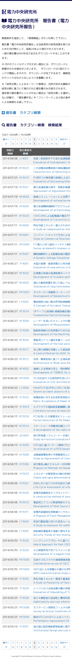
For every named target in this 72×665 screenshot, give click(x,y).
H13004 (24, 321)
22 (39, 141)
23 (43, 141)
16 (13, 141)
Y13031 (24, 626)
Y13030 (24, 578)
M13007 (24, 292)
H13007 (24, 254)
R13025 (24, 168)
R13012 (24, 359)
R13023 (24, 273)
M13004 (24, 569)
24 (47, 141)
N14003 (24, 282)
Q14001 (24, 435)
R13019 (24, 177)
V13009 (24, 330)
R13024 (24, 215)
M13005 (24, 378)
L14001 (24, 158)
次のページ (64, 141)
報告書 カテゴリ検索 (23, 112)
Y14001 (24, 263)
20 (30, 141)
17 (17, 141)
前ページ (6, 141)
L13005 (24, 301)
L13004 (24, 521)
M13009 (24, 244)
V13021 (24, 483)
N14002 (24, 368)
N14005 (24, 225)
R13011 (24, 512)
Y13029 (24, 588)
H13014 (24, 311)
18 (21, 141)
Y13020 (24, 540)
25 (52, 141)
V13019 (24, 406)
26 (56, 141)
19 (26, 141)
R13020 (24, 492)
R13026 (24, 340)
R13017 (24, 349)
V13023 (24, 473)
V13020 (24, 550)
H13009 (24, 445)
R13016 (24, 502)
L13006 (24, 387)
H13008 (24, 454)
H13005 (24, 206)
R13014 (24, 426)
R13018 (24, 416)
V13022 (24, 397)
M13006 (24, 559)
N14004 (24, 196)
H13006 (24, 464)
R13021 (24, 187)
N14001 (24, 235)
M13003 (24, 617)
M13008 (24, 607)
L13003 (24, 531)
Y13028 (24, 598)
